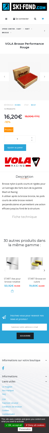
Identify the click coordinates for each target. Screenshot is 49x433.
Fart (27, 29)
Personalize (25, 429)
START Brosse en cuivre (37, 280)
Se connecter (22, 18)
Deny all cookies (36, 425)
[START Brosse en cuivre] (37, 263)
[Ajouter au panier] (12, 291)
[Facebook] (3, 368)
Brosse (5, 32)
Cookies (5, 410)
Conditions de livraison (12, 406)
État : (27, 105)
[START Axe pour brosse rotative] (12, 263)
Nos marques (8, 390)
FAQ (4, 394)
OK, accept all (15, 425)
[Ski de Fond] (24, 7)
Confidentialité (8, 414)
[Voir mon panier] (43, 18)
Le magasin (7, 386)
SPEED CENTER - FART (11, 29)
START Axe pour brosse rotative (12, 280)
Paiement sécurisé (10, 403)
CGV (4, 399)
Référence (8, 105)
